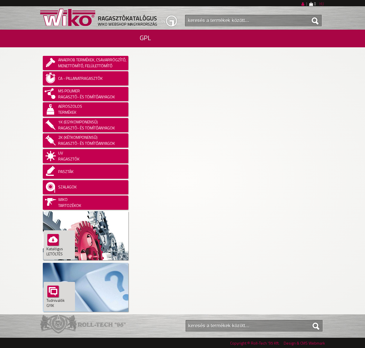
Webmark (317, 343)
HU (321, 4)
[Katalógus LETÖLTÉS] (85, 261)
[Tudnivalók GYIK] (85, 313)
